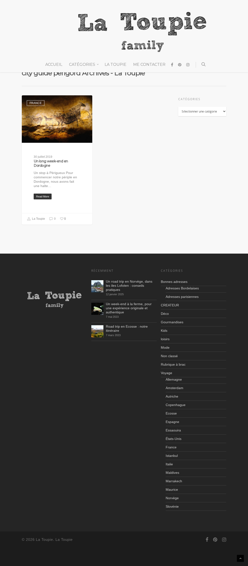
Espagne (172, 422)
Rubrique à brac (173, 364)
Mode (165, 347)
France (36, 103)
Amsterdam (174, 388)
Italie (169, 464)
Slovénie (172, 506)
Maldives (172, 473)
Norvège (172, 498)
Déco (165, 314)
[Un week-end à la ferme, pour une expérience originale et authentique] (97, 309)
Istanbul (172, 456)
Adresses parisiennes (182, 297)
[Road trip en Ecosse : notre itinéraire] (97, 331)
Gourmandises (172, 322)
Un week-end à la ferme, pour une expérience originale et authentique (129, 308)
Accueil (53, 64)
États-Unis (173, 439)
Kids (164, 330)
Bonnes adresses (174, 282)
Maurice (172, 489)
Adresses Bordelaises (182, 288)
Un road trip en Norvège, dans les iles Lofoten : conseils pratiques (129, 285)
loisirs (165, 339)
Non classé (169, 356)
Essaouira (173, 430)
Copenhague (176, 405)
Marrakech (174, 481)
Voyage (166, 373)
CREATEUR (170, 305)
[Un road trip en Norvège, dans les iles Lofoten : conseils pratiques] (97, 286)
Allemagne (174, 379)
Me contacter (149, 64)
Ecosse (171, 413)
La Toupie (115, 64)
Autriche (172, 396)
